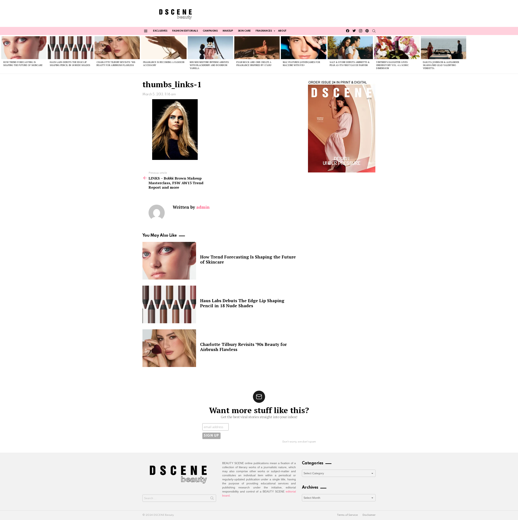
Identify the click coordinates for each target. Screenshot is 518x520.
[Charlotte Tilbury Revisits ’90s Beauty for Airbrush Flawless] (117, 47)
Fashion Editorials (185, 31)
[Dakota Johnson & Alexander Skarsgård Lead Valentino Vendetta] (443, 47)
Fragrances (264, 31)
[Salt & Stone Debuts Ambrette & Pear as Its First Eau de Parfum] (350, 47)
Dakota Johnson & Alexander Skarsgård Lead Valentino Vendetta (441, 65)
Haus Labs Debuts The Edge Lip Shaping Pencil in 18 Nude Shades (70, 64)
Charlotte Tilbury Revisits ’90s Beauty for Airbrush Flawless (116, 64)
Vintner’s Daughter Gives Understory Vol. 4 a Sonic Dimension (392, 65)
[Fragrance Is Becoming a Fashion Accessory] (163, 47)
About (282, 31)
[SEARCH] (374, 31)
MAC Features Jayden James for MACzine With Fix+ (301, 64)
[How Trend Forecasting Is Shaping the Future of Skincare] (24, 47)
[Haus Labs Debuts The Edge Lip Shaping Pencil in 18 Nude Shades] (70, 47)
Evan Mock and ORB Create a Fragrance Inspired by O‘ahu (253, 64)
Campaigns (210, 31)
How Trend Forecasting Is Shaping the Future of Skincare (22, 64)
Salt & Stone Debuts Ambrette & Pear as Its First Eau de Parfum (349, 64)
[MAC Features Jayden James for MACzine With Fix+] (303, 47)
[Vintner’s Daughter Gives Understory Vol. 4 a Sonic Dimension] (396, 47)
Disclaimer (369, 515)
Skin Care (244, 31)
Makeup (228, 31)
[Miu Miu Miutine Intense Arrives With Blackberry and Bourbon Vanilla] (210, 47)
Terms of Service (347, 515)
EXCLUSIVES (160, 31)
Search (212, 498)
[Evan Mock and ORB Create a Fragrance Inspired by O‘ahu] (257, 47)
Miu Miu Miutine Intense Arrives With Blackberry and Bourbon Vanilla (209, 65)
